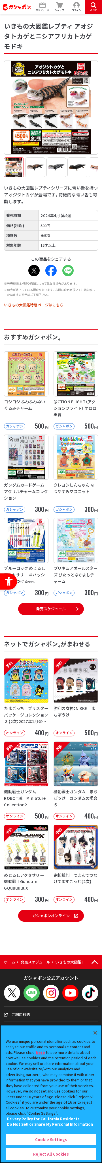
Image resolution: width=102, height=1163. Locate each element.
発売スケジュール (51, 608)
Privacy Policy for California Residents (43, 1119)
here (40, 1052)
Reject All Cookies (51, 1154)
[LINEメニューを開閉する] (32, 993)
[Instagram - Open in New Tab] (51, 993)
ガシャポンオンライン (50, 915)
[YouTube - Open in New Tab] (70, 993)
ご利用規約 (20, 1014)
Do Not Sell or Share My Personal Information (50, 1124)
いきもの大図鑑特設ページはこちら (33, 305)
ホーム (9, 962)
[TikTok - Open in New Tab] (90, 993)
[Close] (95, 1033)
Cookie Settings (51, 1139)
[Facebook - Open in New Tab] (51, 270)
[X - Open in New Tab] (34, 270)
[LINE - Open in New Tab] (68, 270)
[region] (51, 1094)
